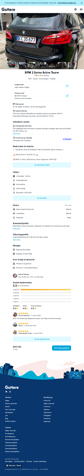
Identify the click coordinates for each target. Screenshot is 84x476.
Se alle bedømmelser (42, 339)
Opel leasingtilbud (11, 448)
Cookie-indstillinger (39, 461)
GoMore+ (47, 409)
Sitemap (29, 461)
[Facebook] (6, 391)
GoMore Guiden (10, 421)
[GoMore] (8, 9)
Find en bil (47, 400)
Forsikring (47, 418)
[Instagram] (10, 391)
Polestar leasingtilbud (12, 451)
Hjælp (7, 400)
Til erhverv (47, 406)
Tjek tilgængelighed (61, 348)
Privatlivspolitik (19, 461)
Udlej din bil (47, 412)
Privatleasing (9, 434)
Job (6, 415)
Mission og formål (11, 403)
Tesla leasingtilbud (11, 442)
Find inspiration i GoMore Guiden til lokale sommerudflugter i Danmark (40, 3)
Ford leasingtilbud (11, 445)
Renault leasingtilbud (12, 439)
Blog (6, 418)
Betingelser (9, 461)
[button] (81, 2)
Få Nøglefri (47, 415)
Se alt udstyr (42, 198)
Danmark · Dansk (15, 465)
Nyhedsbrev (9, 412)
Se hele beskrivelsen (42, 165)
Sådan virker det (49, 403)
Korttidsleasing (10, 436)
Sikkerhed (47, 421)
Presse (7, 406)
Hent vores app (10, 409)
